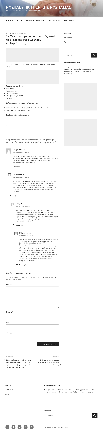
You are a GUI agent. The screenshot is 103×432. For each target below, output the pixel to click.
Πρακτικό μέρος (54, 20)
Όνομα (9, 312)
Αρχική (8, 20)
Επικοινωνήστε (69, 20)
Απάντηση (16, 167)
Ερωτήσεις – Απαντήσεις (35, 20)
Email (8, 322)
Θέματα (19, 20)
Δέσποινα (23, 33)
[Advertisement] (32, 55)
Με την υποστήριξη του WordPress (55, 427)
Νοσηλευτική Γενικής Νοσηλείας (38, 7)
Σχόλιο (9, 284)
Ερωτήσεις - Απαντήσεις (16, 126)
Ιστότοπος (10, 333)
